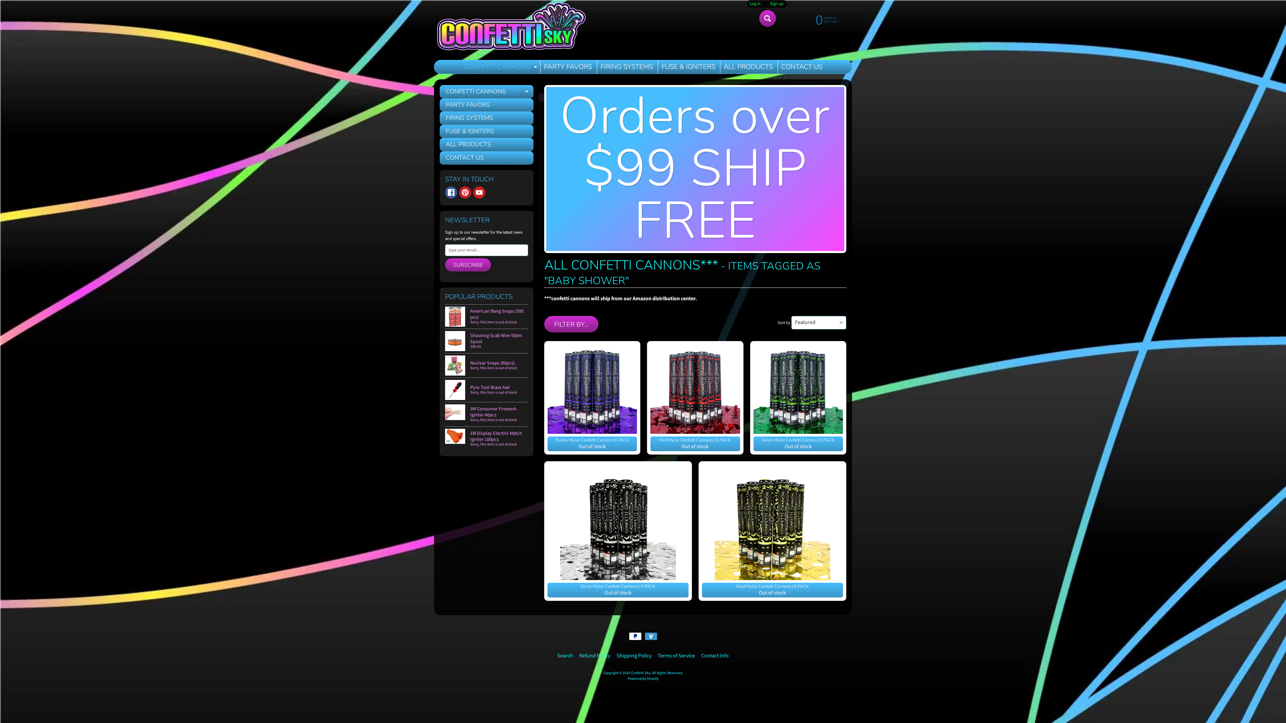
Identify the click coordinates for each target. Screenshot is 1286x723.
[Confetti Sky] (511, 27)
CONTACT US (802, 66)
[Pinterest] (465, 192)
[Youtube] (479, 192)
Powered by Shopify (643, 678)
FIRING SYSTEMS (626, 66)
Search (565, 655)
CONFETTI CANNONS (501, 68)
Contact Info (715, 655)
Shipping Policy (634, 655)
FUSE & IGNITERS (688, 66)
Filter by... (571, 324)
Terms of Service (676, 655)
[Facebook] (451, 192)
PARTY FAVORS (568, 66)
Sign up (776, 4)
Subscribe (468, 265)
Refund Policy (594, 655)
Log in (755, 4)
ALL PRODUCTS (748, 66)
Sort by (784, 323)
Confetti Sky (640, 672)
